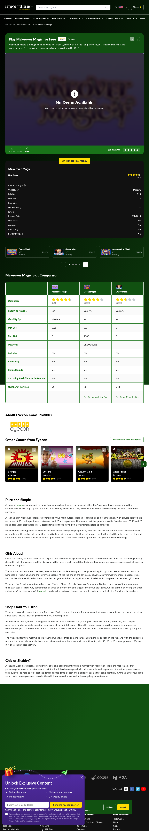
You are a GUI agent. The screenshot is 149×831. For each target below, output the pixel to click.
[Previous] (63, 264)
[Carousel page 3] (76, 264)
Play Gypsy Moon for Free (127, 397)
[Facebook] (132, 789)
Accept (123, 807)
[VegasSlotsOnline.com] (19, 7)
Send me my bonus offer (66, 804)
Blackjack (117, 829)
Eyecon (34, 24)
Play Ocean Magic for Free (95, 397)
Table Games (118, 818)
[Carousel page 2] (73, 264)
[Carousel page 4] (79, 264)
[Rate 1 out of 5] (125, 150)
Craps (115, 825)
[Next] (85, 264)
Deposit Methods (11, 829)
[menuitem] (41, 18)
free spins (43, 591)
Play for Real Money (76, 160)
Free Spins (7, 825)
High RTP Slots (46, 829)
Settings (110, 807)
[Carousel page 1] (69, 264)
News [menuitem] (142, 18)
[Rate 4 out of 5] (134, 150)
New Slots (44, 825)
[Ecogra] (99, 777)
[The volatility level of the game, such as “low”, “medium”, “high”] (17, 190)
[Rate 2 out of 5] (128, 150)
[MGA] (120, 777)
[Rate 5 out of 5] (137, 150)
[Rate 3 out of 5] (131, 150)
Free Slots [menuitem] (8, 18)
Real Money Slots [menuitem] (22, 18)
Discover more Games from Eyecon (127, 439)
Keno (115, 822)
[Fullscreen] (138, 38)
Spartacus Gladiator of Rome (89, 822)
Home (18, 24)
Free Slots (26, 24)
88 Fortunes (82, 825)
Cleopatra (81, 829)
